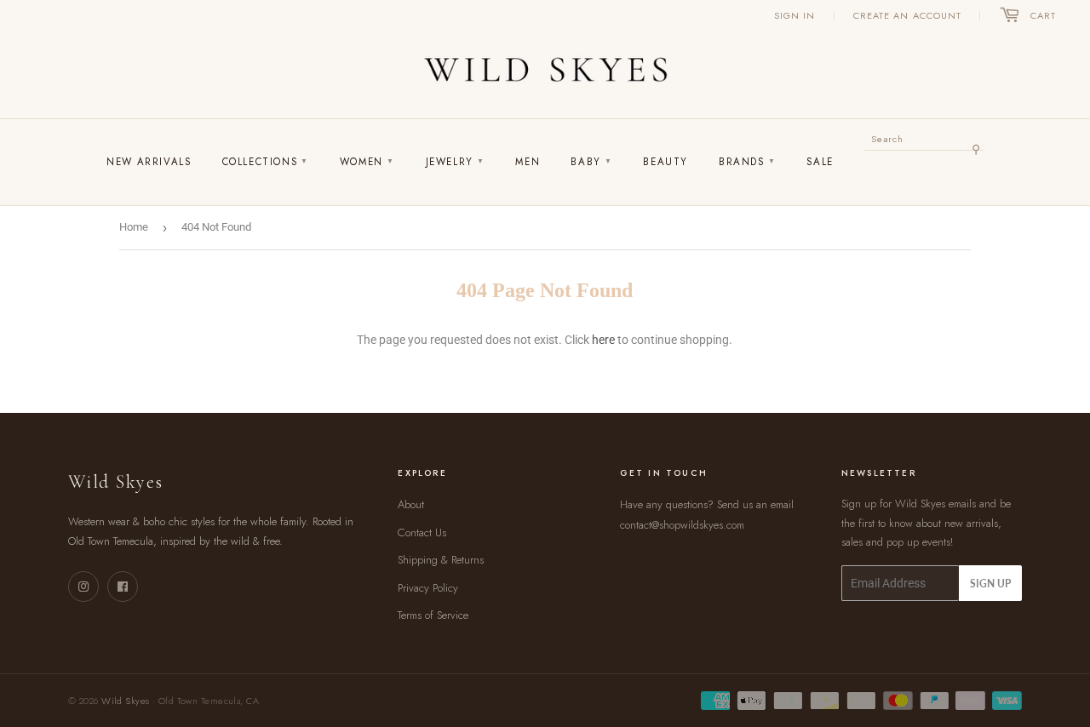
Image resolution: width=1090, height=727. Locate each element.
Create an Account (907, 15)
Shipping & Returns (441, 560)
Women (367, 162)
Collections (265, 162)
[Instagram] (83, 586)
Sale (819, 162)
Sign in (795, 15)
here (603, 339)
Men (527, 162)
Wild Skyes (125, 700)
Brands (747, 162)
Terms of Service (433, 615)
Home (133, 226)
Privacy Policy (428, 588)
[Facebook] (122, 586)
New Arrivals (148, 162)
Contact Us (422, 532)
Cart (1043, 15)
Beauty (665, 162)
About (411, 504)
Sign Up (990, 583)
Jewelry (455, 162)
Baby (591, 162)
